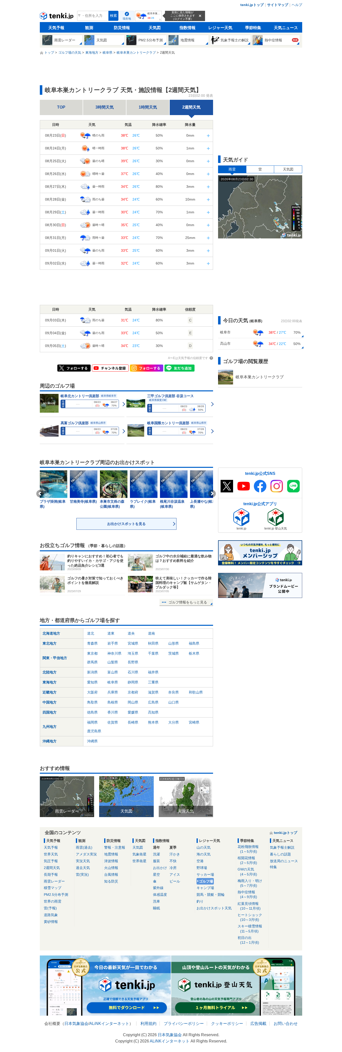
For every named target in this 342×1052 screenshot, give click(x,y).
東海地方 (50, 682)
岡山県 (133, 702)
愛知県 (92, 682)
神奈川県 (114, 653)
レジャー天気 (220, 28)
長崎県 (133, 722)
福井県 (153, 672)
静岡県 (133, 682)
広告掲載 (258, 1023)
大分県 (173, 722)
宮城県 (133, 643)
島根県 (112, 702)
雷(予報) (50, 908)
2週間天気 (191, 107)
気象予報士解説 (282, 847)
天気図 (155, 28)
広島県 (153, 702)
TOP (61, 107)
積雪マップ (52, 888)
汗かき (174, 854)
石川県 (133, 672)
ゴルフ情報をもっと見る (187, 602)
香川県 (112, 712)
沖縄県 (92, 741)
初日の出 (248, 940)
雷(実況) (82, 874)
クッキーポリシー (227, 1023)
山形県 (173, 643)
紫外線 (158, 888)
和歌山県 (196, 692)
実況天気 (83, 861)
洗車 (156, 901)
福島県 (194, 643)
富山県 (112, 672)
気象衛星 (139, 854)
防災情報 (122, 28)
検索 (113, 16)
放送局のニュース (284, 861)
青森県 (92, 643)
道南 (151, 633)
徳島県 (92, 712)
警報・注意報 (114, 847)
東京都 (92, 653)
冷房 (173, 868)
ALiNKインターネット (109, 1023)
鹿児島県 (94, 731)
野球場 (202, 868)
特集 (273, 867)
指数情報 (188, 28)
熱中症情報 (247, 894)
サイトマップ (277, 5)
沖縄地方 (50, 741)
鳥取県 (92, 702)
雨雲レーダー (54, 881)
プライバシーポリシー (184, 1023)
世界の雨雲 (52, 901)
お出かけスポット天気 (214, 908)
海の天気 (204, 854)
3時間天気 (104, 107)
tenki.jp (57, 17)
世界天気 (51, 854)
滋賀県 (153, 692)
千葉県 (153, 653)
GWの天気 (247, 871)
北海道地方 (51, 633)
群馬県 (92, 662)
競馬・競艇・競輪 (211, 895)
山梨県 (112, 662)
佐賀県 (112, 722)
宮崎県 (194, 722)
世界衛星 (139, 861)
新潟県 (92, 672)
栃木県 (194, 653)
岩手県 (112, 643)
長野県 (133, 662)
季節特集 (253, 28)
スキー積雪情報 (250, 928)
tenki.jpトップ (252, 5)
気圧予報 (51, 861)
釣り (200, 901)
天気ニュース (286, 28)
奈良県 (173, 692)
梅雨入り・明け (250, 883)
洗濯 (156, 854)
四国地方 (50, 712)
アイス (174, 874)
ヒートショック (250, 917)
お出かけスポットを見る (126, 524)
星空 (156, 874)
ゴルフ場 (206, 881)
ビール (174, 881)
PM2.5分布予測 (56, 895)
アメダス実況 (86, 854)
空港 (200, 861)
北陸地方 (50, 672)
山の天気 (204, 847)
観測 (89, 28)
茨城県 (173, 653)
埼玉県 (133, 653)
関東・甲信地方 (55, 658)
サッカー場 (205, 874)
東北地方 (50, 643)
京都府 (133, 692)
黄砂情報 (51, 922)
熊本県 (153, 722)
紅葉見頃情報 (249, 906)
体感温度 (160, 895)
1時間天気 (148, 107)
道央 (131, 633)
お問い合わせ (286, 1023)
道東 (110, 633)
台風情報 (111, 874)
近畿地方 (50, 692)
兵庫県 (112, 692)
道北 (90, 633)
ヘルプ (297, 5)
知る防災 (111, 881)
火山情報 (111, 868)
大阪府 (92, 692)
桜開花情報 (247, 860)
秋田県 (153, 643)
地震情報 (111, 854)
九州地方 (50, 727)
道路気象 (51, 915)
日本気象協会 (76, 1023)
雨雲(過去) (84, 847)
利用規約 (148, 1023)
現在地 (127, 18)
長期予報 (51, 874)
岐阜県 (112, 682)
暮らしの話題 (280, 854)
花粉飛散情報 (248, 849)
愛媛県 (133, 712)
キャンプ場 (205, 888)
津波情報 (111, 861)
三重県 (153, 682)
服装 (156, 861)
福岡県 (92, 722)
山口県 (173, 702)
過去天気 (83, 868)
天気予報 (56, 28)
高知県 (153, 712)
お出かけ (160, 868)
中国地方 (50, 702)
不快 (173, 861)
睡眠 (156, 908)
